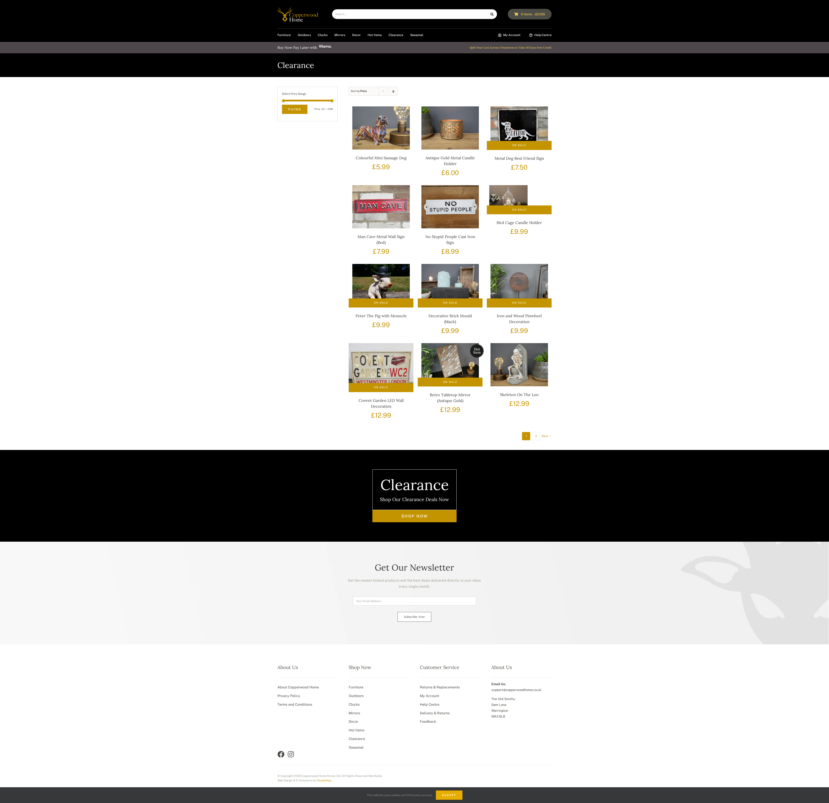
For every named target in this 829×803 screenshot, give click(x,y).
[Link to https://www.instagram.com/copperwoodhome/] (291, 754)
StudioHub (324, 780)
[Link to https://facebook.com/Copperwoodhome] (280, 754)
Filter (294, 109)
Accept (449, 795)
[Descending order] (393, 91)
